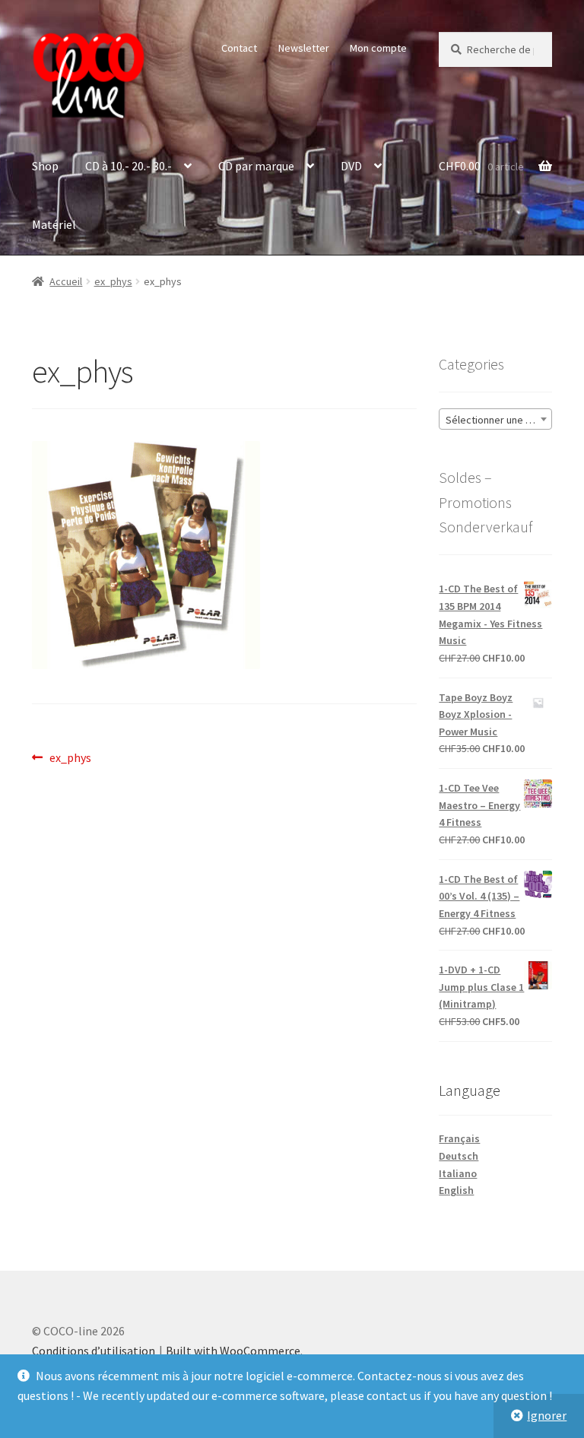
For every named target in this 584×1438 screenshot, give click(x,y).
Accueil (65, 281)
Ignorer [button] (547, 1415)
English (456, 1190)
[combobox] (495, 419)
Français (459, 1138)
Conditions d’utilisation (93, 1350)
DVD (351, 165)
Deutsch (458, 1156)
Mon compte (378, 48)
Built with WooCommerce (233, 1350)
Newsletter (303, 48)
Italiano (458, 1173)
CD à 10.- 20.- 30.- (128, 165)
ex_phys (113, 281)
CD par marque (256, 165)
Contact (239, 48)
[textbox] (495, 419)
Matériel (54, 224)
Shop (45, 165)
